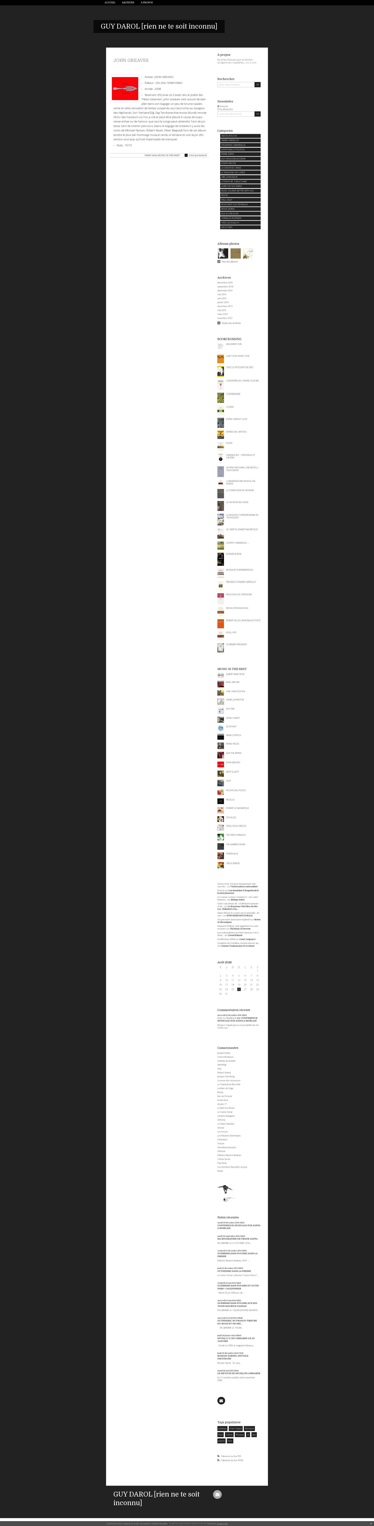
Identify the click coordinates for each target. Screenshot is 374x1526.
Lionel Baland (235, 935)
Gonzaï (220, 1127)
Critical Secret (223, 1159)
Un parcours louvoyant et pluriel (233, 919)
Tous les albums (230, 261)
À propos (147, 2)
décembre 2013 (224, 306)
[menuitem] (112, 2)
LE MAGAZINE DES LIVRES (233, 172)
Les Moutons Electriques (229, 1135)
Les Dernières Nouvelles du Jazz (232, 1167)
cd (248, 1434)
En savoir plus (222, 1523)
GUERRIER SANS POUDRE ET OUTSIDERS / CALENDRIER (238, 1287)
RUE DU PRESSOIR (229, 213)
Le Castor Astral (224, 1112)
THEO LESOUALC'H (230, 222)
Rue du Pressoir (224, 1096)
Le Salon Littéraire (225, 1123)
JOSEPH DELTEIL (228, 163)
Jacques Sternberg (225, 1076)
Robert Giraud (224, 1072)
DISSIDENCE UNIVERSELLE (233, 145)
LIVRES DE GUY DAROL (231, 186)
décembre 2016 (224, 282)
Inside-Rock (222, 1100)
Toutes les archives (231, 322)
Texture (220, 1143)
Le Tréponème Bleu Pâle (228, 1084)
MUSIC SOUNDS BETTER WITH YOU (237, 190)
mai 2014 (221, 294)
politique (222, 1428)
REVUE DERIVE (228, 209)
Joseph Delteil (223, 1053)
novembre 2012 (224, 318)
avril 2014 (221, 298)
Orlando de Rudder (226, 1060)
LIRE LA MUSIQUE (229, 177)
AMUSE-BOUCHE (229, 135)
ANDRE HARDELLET (230, 140)
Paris (230, 1440)
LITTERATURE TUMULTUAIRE (234, 181)
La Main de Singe (225, 1088)
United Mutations (225, 1057)
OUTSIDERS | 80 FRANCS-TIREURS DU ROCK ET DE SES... (237, 1322)
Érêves (221, 890)
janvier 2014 (223, 302)
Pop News (222, 1163)
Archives (128, 2)
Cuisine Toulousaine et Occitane (237, 946)
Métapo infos (238, 899)
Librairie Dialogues (226, 1115)
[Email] (221, 1401)
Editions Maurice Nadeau (229, 1155)
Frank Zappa (236, 1428)
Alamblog (221, 1064)
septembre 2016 (225, 286)
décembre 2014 (224, 290)
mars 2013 (222, 314)
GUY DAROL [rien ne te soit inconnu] (159, 26)
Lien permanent (198, 155)
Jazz (254, 1434)
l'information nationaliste (244, 886)
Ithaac (220, 1170)
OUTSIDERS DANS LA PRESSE (234, 1271)
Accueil (110, 2)
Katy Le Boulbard (226, 1018)
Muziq (220, 1092)
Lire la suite (251, 62)
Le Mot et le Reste (225, 1108)
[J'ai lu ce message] (371, 1523)
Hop (219, 1068)
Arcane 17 (222, 1104)
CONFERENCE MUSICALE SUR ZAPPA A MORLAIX (237, 1019)
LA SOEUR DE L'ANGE (231, 167)
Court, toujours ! (247, 939)
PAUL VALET (226, 199)
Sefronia (221, 1119)
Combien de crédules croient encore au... (238, 943)
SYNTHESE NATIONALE (240, 915)
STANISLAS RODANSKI (231, 218)
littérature (249, 1428)
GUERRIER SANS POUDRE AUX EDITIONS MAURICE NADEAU (237, 1304)
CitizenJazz (222, 1139)
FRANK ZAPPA (227, 154)
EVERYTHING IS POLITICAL (233, 149)
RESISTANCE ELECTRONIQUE (234, 204)
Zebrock (221, 1151)
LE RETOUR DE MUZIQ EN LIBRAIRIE (238, 1373)
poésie (221, 1440)
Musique (240, 1434)
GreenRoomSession (226, 1147)
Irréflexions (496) (226, 939)
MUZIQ (224, 195)
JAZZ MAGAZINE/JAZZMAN (233, 158)
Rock (220, 1434)
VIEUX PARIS (226, 227)
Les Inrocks (222, 1131)
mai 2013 (221, 310)
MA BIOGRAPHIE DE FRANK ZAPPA (237, 1238)
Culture (229, 1434)
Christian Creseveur (240, 929)
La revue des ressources (228, 1080)
